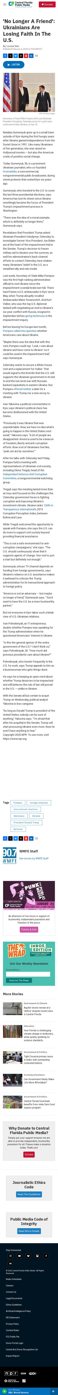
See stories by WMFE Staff (33, 858)
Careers (9, 1286)
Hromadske (10, 171)
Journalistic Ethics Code (29, 1184)
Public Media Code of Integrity (29, 1221)
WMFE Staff (28, 851)
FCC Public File (12, 1337)
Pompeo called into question (20, 330)
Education (29, 1026)
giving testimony (35, 315)
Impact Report (12, 1356)
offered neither (22, 389)
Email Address (13, 969)
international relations (26, 809)
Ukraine (36, 816)
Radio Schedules (14, 1279)
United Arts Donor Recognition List (22, 1349)
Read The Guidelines (29, 1194)
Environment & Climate (35, 1003)
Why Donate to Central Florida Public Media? (29, 1130)
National (18, 829)
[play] (4, 1391)
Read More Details (29, 1231)
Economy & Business (34, 1075)
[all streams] (54, 1391)
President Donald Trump (26, 822)
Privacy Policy (12, 1324)
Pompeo (18, 802)
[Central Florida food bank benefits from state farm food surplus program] (12, 1102)
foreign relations (39, 802)
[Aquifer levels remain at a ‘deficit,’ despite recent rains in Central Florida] (12, 1008)
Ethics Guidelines (14, 1305)
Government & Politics (35, 1052)
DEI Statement (13, 1317)
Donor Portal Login (14, 1343)
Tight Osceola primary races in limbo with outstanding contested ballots (38, 1059)
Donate (48, 4)
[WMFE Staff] (9, 855)
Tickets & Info (29, 929)
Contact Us (11, 1292)
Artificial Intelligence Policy (18, 1311)
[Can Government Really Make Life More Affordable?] (12, 1080)
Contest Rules (12, 1330)
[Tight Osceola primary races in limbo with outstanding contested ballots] (12, 1057)
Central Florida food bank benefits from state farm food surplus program (39, 1104)
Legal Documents (14, 1298)
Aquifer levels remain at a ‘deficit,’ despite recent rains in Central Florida (38, 1011)
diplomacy (19, 816)
